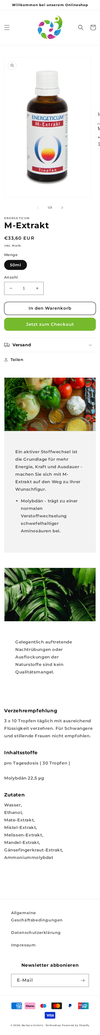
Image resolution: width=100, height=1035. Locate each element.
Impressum (23, 945)
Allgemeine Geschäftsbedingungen (37, 916)
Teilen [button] (17, 359)
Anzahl (11, 277)
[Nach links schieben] (38, 208)
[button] (7, 27)
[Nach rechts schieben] (62, 208)
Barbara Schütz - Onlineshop (41, 1025)
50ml (15, 264)
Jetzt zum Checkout (50, 324)
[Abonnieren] (82, 980)
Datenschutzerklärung (36, 932)
